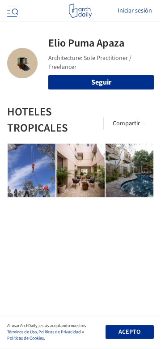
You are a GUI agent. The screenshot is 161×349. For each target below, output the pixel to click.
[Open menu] (11, 10)
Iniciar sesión (135, 11)
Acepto (129, 332)
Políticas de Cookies (25, 338)
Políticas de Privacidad (59, 332)
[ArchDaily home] (80, 11)
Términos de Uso (22, 332)
